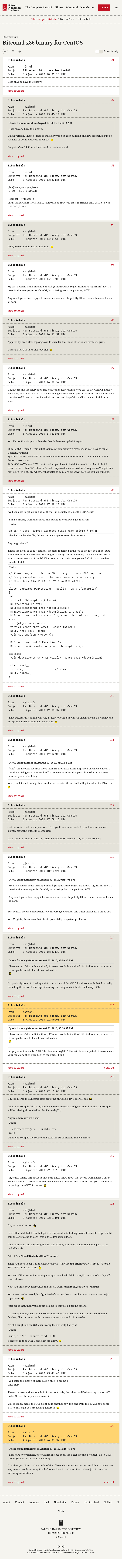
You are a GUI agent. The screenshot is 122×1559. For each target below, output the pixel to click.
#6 (112, 320)
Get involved (92, 1502)
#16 (112, 1077)
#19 (112, 1359)
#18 (112, 1203)
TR (116, 7)
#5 (112, 264)
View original (16, 90)
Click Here (14, 1385)
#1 (112, 60)
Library (59, 7)
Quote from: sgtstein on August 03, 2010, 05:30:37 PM (41, 960)
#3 (112, 165)
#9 (112, 490)
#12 (112, 805)
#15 (112, 1005)
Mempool (72, 7)
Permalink (108, 1067)
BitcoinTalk (84, 19)
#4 (112, 224)
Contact (19, 1502)
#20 (112, 1425)
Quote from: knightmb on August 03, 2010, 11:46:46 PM (42, 1449)
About (6, 1502)
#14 (112, 937)
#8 (112, 419)
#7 (112, 367)
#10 (112, 695)
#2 (112, 100)
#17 (112, 1155)
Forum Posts (67, 19)
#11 (112, 739)
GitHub (108, 1502)
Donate (104, 8)
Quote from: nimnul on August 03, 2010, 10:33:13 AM (40, 123)
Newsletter (87, 7)
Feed (46, 1502)
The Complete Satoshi (38, 7)
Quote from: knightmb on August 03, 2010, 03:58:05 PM (42, 880)
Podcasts (34, 1502)
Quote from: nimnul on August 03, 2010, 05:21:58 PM (40, 763)
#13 (112, 856)
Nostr (61, 1511)
